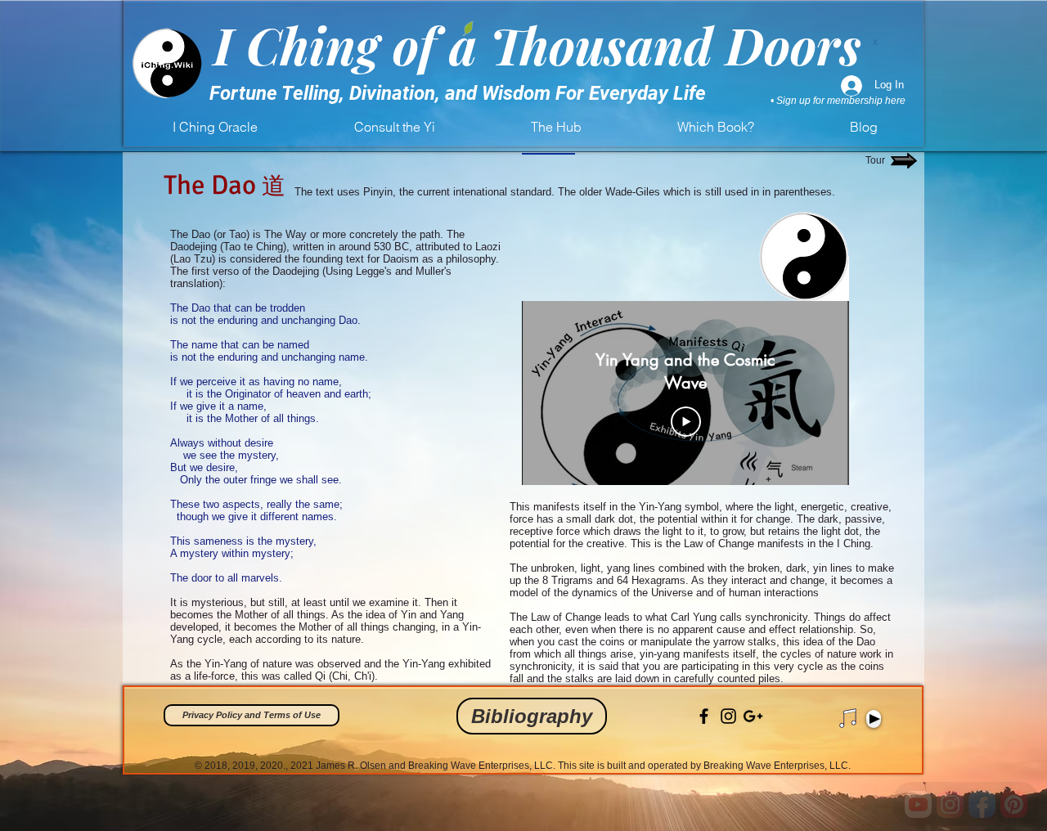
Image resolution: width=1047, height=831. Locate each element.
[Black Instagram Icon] (728, 716)
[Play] (873, 719)
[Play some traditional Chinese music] (848, 718)
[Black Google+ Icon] (753, 716)
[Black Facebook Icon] (704, 716)
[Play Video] (686, 422)
